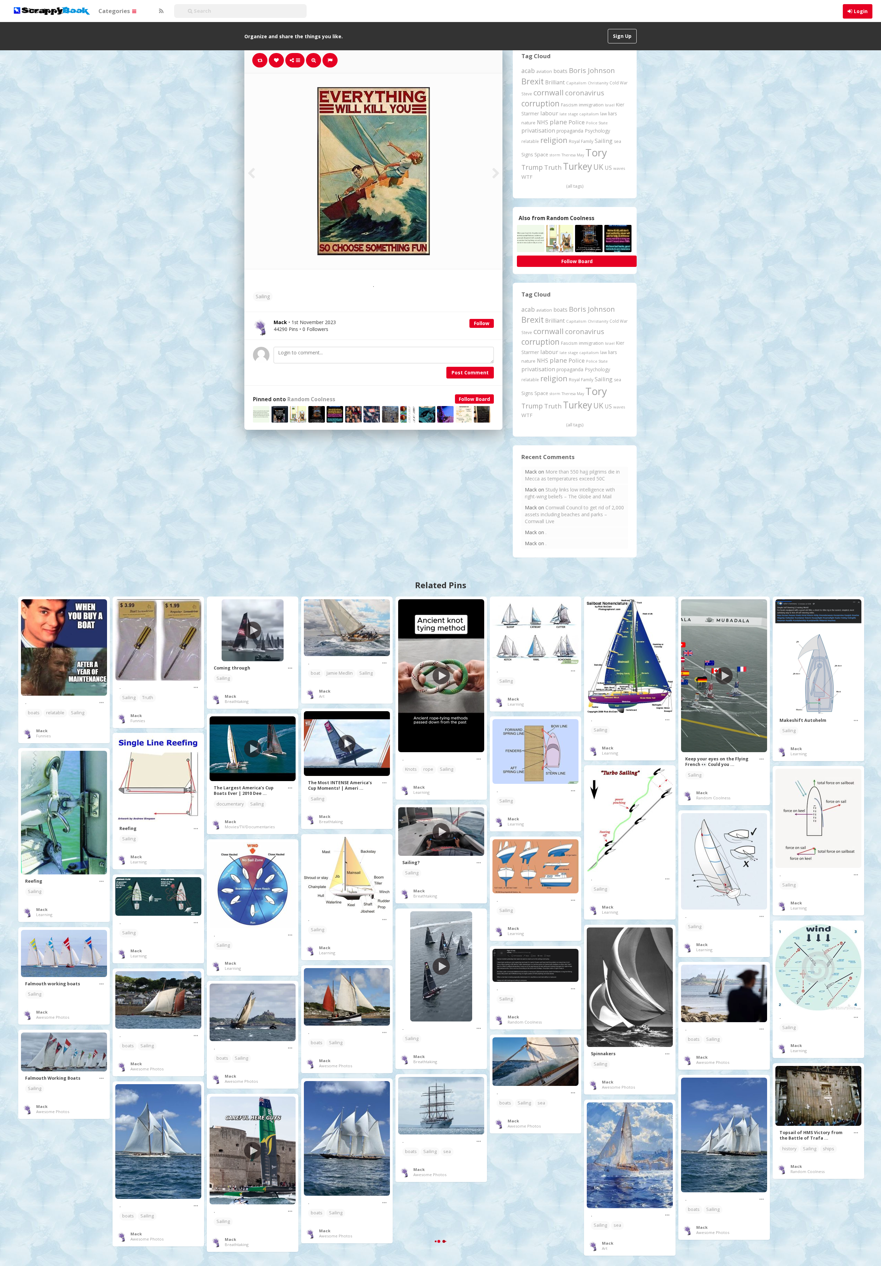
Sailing (263, 296)
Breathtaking (236, 701)
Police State (597, 122)
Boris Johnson (592, 70)
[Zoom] (313, 60)
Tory (596, 152)
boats (560, 71)
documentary (230, 804)
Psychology (597, 130)
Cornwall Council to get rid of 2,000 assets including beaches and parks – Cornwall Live (574, 514)
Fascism (569, 105)
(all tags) (574, 186)
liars (612, 113)
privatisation (538, 130)
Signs (527, 154)
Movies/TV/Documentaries (250, 826)
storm (555, 154)
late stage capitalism (579, 113)
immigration (591, 105)
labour (549, 113)
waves (619, 168)
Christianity (598, 82)
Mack (41, 730)
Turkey (577, 166)
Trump (532, 167)
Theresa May (573, 154)
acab (528, 70)
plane (558, 121)
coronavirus (584, 92)
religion (553, 140)
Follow (481, 323)
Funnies (43, 735)
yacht (543, 1231)
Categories (114, 11)
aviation (544, 71)
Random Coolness (311, 399)
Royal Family (581, 141)
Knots (411, 769)
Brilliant (555, 82)
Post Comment (470, 372)
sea (617, 141)
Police (577, 122)
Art (322, 696)
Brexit (532, 81)
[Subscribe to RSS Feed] (160, 11)
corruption (540, 103)
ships (828, 1149)
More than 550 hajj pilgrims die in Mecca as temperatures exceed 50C (572, 475)
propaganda (569, 130)
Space (541, 154)
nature (528, 123)
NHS (542, 122)
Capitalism (576, 82)
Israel (610, 105)
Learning (421, 792)
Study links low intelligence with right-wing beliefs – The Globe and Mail (570, 493)
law (603, 114)
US (608, 168)
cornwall (548, 92)
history (789, 1149)
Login (861, 11)
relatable (530, 141)
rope (428, 769)
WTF (526, 176)
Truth (553, 167)
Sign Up (622, 36)
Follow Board (474, 399)
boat (315, 673)
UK (598, 167)
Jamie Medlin (340, 673)
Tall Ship (56, 1230)
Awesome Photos (618, 1087)
